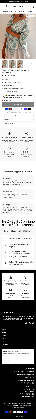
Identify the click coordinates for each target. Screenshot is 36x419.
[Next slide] (31, 63)
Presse (4, 335)
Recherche (5, 344)
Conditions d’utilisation (18, 407)
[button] (12, 64)
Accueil (4, 11)
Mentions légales (6, 403)
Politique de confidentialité (12, 405)
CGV (3, 341)
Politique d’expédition (25, 405)
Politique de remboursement (26, 403)
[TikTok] (33, 323)
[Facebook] (26, 323)
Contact (4, 332)
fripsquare (20, 416)
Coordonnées (15, 403)
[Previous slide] (4, 63)
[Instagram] (30, 323)
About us (4, 338)
